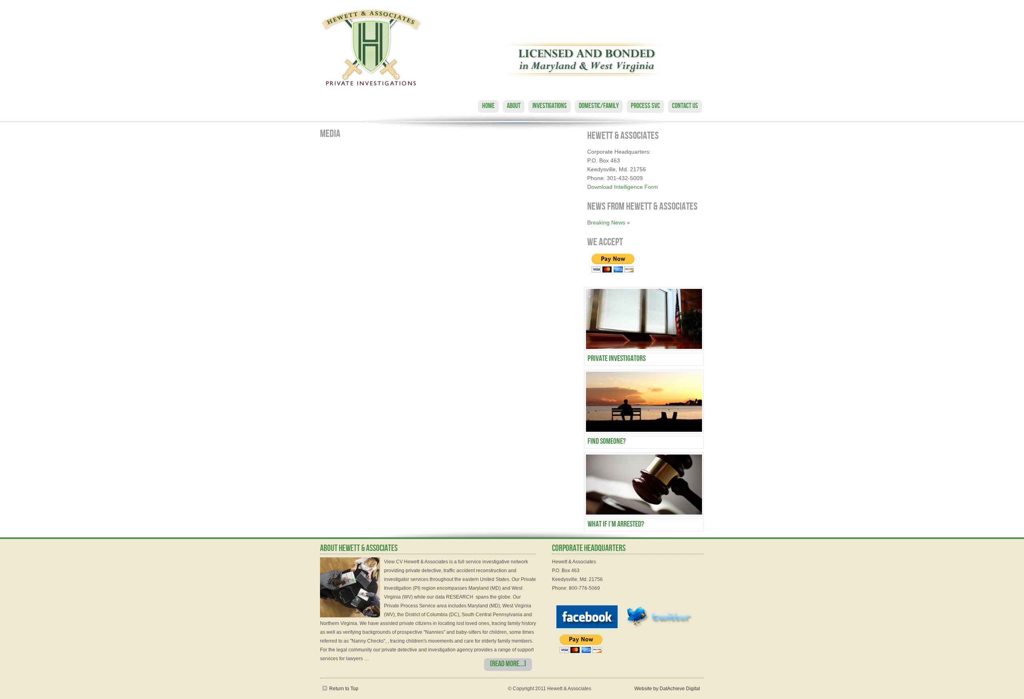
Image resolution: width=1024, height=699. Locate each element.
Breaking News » (608, 222)
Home (488, 106)
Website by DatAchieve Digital (667, 688)
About (513, 106)
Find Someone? (607, 442)
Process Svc (645, 106)
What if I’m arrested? (616, 525)
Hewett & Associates (512, 48)
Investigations (549, 106)
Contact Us (685, 106)
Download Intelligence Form (622, 187)
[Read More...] (508, 665)
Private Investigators (617, 359)
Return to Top (343, 688)
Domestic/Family (599, 106)
